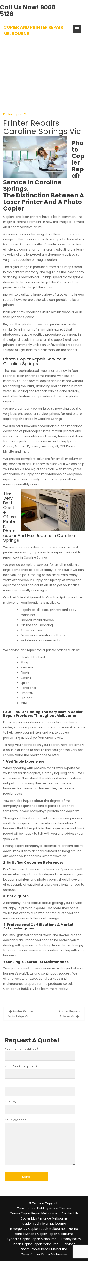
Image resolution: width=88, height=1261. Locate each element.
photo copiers (32, 324)
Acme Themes (60, 1208)
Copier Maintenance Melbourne (44, 1218)
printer (54, 414)
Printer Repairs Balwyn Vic (69, 1014)
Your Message (15, 1120)
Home (73, 1229)
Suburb (10, 1102)
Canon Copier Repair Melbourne (33, 1213)
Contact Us (70, 1213)
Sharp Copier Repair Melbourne (44, 1249)
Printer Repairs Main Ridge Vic (21, 1014)
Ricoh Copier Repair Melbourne (36, 1244)
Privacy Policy (71, 1239)
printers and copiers (26, 968)
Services (69, 1244)
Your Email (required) (21, 1066)
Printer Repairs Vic (15, 114)
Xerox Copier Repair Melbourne (44, 1254)
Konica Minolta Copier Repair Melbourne (44, 1234)
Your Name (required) (21, 1048)
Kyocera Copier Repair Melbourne (32, 1239)
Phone (10, 1084)
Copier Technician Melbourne (44, 1223)
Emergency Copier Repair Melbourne (37, 1229)
